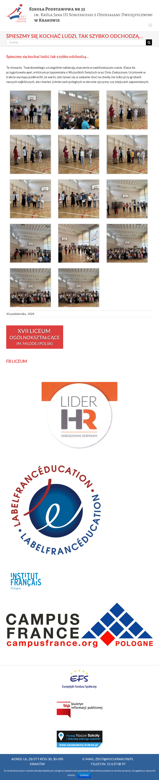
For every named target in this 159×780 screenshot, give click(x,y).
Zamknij (84, 775)
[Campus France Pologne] (79, 605)
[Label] (56, 462)
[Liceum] (34, 328)
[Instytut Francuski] (26, 571)
